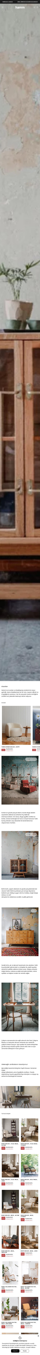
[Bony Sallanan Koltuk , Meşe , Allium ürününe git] (30, 1273)
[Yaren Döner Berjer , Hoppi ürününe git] (16, 725)
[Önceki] (27, 759)
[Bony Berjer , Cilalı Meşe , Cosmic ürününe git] (30, 1130)
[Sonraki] (35, 759)
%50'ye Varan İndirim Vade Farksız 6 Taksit (21, 1)
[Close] (38, 1336)
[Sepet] (38, 7)
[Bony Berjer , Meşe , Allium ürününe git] (10, 1201)
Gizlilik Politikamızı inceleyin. (17, 1347)
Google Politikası (30, 1347)
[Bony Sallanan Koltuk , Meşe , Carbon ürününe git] (30, 1308)
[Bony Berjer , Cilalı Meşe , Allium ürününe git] (10, 1130)
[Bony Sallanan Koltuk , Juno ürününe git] (10, 1273)
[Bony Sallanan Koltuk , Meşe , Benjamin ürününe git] (10, 1308)
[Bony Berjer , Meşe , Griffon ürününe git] (10, 1237)
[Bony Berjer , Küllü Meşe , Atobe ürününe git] (30, 1165)
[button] (2, 7)
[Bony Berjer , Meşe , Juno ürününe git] (30, 1237)
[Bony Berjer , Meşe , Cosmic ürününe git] (30, 1201)
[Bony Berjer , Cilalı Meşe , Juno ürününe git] (10, 1165)
